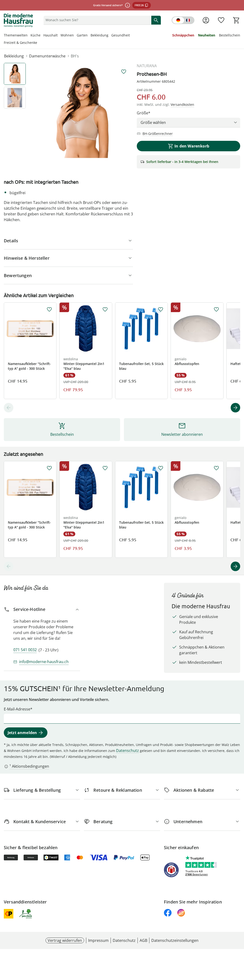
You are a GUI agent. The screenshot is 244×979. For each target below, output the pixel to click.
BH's (75, 56)
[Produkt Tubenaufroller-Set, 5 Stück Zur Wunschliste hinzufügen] (161, 309)
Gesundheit (120, 35)
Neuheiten (206, 35)
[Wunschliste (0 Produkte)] (221, 20)
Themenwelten (16, 35)
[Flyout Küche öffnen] (42, 35)
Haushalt (50, 35)
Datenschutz (127, 750)
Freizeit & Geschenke (20, 42)
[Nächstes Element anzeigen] (235, 407)
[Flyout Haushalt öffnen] (59, 35)
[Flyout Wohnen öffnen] (75, 35)
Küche (35, 35)
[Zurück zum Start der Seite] (238, 944)
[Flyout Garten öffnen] (89, 35)
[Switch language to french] (183, 20)
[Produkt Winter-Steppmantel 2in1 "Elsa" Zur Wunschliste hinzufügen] (105, 309)
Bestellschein (229, 35)
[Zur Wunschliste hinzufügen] (124, 72)
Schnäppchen (183, 35)
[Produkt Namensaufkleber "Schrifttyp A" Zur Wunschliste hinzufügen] (49, 309)
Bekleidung (99, 35)
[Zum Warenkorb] (236, 20)
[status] (96, 20)
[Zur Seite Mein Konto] (206, 20)
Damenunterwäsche (47, 56)
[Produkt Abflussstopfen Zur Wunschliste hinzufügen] (216, 309)
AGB (143, 940)
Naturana (147, 65)
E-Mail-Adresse (17, 709)
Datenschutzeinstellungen (174, 940)
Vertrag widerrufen (65, 940)
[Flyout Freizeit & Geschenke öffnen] (38, 43)
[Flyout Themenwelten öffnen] (29, 35)
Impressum (98, 940)
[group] (82, 113)
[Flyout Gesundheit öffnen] (131, 35)
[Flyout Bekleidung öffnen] (109, 35)
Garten (82, 35)
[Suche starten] (156, 20)
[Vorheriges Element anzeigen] (8, 407)
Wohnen (67, 35)
